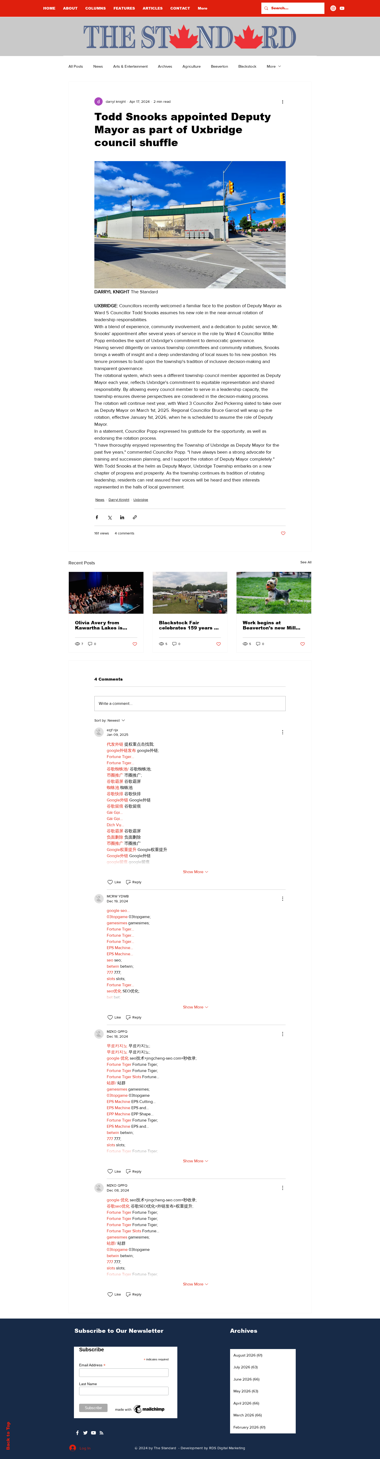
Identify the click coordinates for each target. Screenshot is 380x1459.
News (98, 66)
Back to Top (8, 1436)
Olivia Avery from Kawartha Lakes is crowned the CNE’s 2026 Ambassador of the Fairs (101, 625)
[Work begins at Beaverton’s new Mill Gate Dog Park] (274, 593)
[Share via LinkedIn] (122, 517)
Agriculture (192, 66)
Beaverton (219, 66)
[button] (95, 8)
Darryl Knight (119, 500)
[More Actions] (282, 732)
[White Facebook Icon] (77, 1433)
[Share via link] (134, 517)
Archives (165, 66)
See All (305, 562)
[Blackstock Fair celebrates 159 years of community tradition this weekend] (190, 593)
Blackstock (247, 66)
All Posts (76, 66)
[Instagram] (333, 8)
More (271, 66)
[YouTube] (342, 8)
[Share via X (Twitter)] (109, 517)
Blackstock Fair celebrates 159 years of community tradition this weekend (189, 625)
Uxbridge (140, 500)
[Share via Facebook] (96, 517)
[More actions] (282, 101)
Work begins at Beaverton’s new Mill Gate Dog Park (269, 625)
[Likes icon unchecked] (110, 882)
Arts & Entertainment (130, 66)
